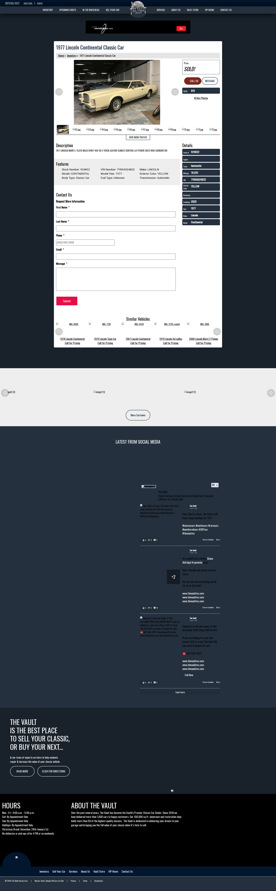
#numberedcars (190, 529)
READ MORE (22, 771)
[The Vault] (149, 486)
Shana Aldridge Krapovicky (197, 560)
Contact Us (127, 871)
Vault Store (99, 871)
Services (73, 871)
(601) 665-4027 (12, 3)
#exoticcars (202, 525)
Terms (85, 880)
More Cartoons (138, 415)
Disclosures (98, 880)
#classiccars (188, 525)
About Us (85, 871)
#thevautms (188, 533)
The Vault (193, 505)
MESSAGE (210, 81)
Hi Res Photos (201, 98)
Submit (67, 301)
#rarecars (213, 525)
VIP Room (113, 871)
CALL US (193, 81)
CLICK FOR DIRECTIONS (53, 771)
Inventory (71, 55)
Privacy (73, 880)
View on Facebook (208, 539)
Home (61, 55)
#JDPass (203, 529)
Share (218, 539)
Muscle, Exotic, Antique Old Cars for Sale (49, 880)
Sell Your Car (58, 871)
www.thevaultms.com (193, 593)
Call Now (189, 675)
